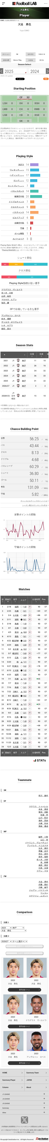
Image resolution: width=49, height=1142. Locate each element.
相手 (15, 599)
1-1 (25, 662)
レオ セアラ (7, 325)
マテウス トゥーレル (38, 806)
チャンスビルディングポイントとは (34, 501)
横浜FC (15, 653)
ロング (19, 180)
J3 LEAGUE (6, 1103)
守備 (22, 228)
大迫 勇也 (43, 882)
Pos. (44, 599)
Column (5, 1087)
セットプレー (16, 186)
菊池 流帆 (43, 812)
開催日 (8, 599)
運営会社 (34, 1126)
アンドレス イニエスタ (37, 845)
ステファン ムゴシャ (38, 896)
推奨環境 (12, 1126)
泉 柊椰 (44, 862)
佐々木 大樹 (7, 293)
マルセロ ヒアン (9, 299)
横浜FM (15, 641)
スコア (23, 600)
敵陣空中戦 (19, 196)
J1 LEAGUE (6, 1094)
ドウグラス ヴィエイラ (11, 289)
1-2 (24, 670)
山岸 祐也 (6, 296)
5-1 (24, 636)
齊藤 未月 (43, 851)
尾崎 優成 (43, 826)
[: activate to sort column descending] (4, 355)
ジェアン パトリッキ (38, 890)
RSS (45, 79)
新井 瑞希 (43, 857)
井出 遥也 (43, 854)
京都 (17, 628)
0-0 (25, 632)
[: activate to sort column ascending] (10, 355)
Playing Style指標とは (10, 250)
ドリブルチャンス (16, 202)
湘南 (17, 645)
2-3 (24, 641)
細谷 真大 (6, 329)
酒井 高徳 (43, 820)
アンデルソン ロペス (10, 315)
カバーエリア (18, 239)
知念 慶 (5, 303)
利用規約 (5, 1126)
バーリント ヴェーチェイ (36, 843)
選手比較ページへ (24, 953)
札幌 (17, 611)
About (28, 1087)
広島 (17, 658)
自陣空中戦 (19, 223)
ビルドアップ (18, 218)
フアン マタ (42, 871)
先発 (41, 354)
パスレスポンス (17, 191)
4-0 (24, 615)
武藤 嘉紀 (43, 884)
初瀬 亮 (44, 815)
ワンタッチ (17, 170)
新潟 (17, 632)
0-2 (24, 696)
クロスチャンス (17, 207)
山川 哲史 (43, 818)
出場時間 (36, 599)
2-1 (24, 687)
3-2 (24, 666)
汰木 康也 (43, 848)
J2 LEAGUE (6, 1099)
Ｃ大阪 (16, 670)
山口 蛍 (44, 840)
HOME (2, 20)
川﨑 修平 (43, 887)
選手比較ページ (24, 990)
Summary (5, 1108)
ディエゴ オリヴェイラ (11, 322)
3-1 (24, 611)
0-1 (24, 619)
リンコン (44, 893)
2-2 (25, 649)
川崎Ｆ (16, 692)
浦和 (17, 619)
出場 (32, 354)
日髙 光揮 (43, 868)
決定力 (21, 164)
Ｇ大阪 (16, 615)
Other (4, 1112)
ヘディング (17, 175)
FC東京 (15, 666)
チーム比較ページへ (24, 946)
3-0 (24, 628)
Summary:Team (32, 1073)
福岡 (17, 607)
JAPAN (29, 1080)
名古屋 (16, 649)
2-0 (24, 645)
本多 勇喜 (43, 809)
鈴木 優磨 (6, 319)
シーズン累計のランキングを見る (34, 505)
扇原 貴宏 (43, 865)
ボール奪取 (19, 233)
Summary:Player (8, 1080)
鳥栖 (17, 624)
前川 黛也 (43, 796)
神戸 (24, 361)
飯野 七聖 (43, 837)
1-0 (24, 607)
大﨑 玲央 (43, 823)
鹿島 (17, 636)
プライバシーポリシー (23, 1126)
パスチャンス (18, 212)
